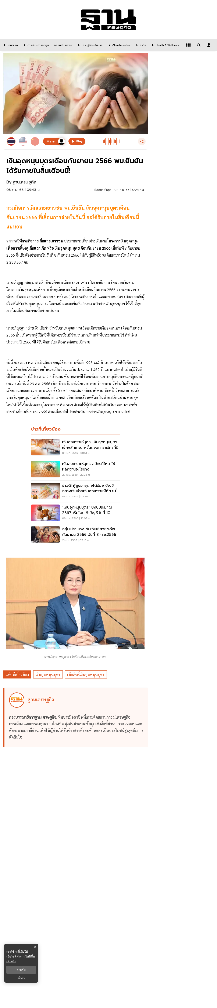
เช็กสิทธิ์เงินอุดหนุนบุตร (85, 674)
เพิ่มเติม (11, 961)
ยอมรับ (21, 969)
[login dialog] (209, 45)
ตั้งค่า (21, 978)
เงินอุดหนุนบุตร (48, 674)
